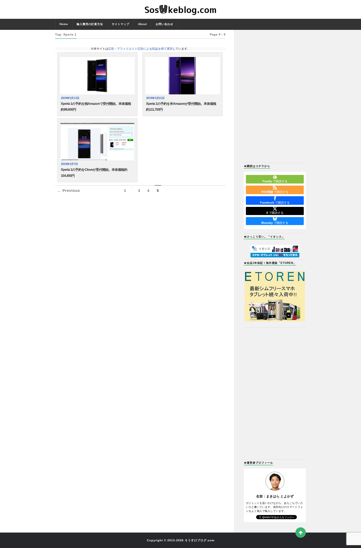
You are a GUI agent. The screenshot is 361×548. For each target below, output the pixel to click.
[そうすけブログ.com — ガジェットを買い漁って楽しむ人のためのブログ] (180, 9)
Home (64, 24)
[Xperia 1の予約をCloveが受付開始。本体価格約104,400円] (97, 141)
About (142, 24)
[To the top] (300, 532)
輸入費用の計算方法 (90, 24)
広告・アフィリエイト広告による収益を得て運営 (140, 48)
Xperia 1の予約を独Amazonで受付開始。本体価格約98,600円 (96, 106)
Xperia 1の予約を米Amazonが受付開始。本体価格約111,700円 (181, 106)
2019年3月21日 (155, 98)
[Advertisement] (275, 95)
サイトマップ (120, 24)
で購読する (274, 181)
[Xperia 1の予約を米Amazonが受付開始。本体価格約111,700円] (182, 75)
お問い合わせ (164, 24)
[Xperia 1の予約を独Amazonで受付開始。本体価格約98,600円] (97, 75)
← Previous (68, 191)
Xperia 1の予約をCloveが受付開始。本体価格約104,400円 (94, 172)
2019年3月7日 (69, 164)
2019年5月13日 (70, 98)
